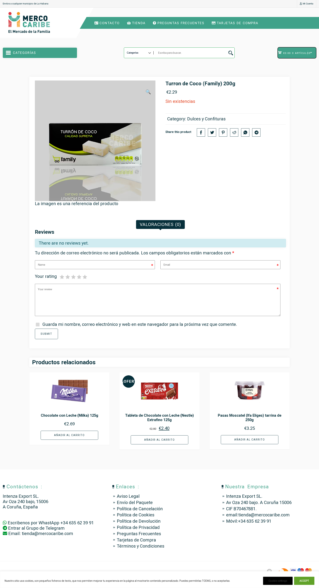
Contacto (110, 23)
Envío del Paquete (135, 502)
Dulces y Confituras (206, 118)
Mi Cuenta (308, 3)
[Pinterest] (223, 132)
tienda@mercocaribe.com (47, 533)
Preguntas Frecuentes (180, 23)
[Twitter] (212, 132)
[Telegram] (256, 132)
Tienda (138, 23)
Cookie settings (277, 580)
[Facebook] (201, 132)
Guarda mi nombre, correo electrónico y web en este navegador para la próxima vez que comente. (139, 324)
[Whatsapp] (245, 132)
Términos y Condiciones (140, 546)
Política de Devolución (139, 521)
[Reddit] (234, 132)
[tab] (160, 224)
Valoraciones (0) (160, 224)
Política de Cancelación (140, 508)
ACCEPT (304, 580)
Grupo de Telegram (45, 528)
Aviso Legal (128, 496)
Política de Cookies (135, 514)
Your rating (46, 276)
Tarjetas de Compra (237, 23)
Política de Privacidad (138, 527)
